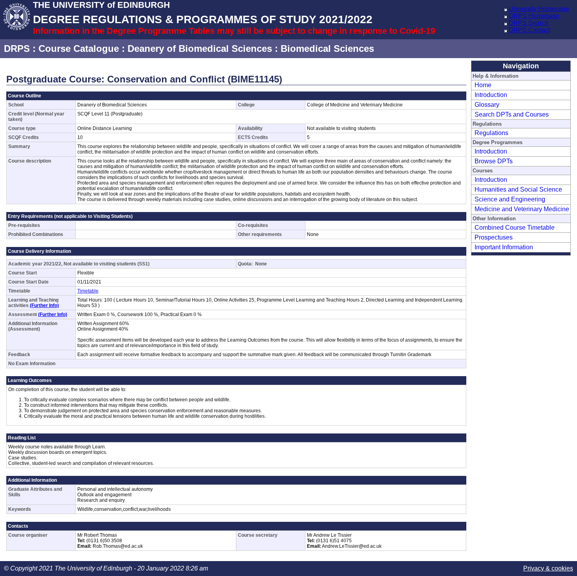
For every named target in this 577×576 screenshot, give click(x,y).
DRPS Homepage (534, 16)
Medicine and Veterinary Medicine (522, 209)
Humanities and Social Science (518, 189)
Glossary (487, 104)
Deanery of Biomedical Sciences (200, 48)
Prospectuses (494, 237)
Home (483, 85)
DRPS (17, 48)
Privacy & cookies (548, 568)
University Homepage (539, 8)
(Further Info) (44, 305)
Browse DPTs (494, 161)
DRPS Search (528, 23)
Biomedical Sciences (327, 48)
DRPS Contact (529, 30)
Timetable (88, 291)
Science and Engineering (510, 199)
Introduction (491, 94)
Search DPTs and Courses (512, 114)
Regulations (491, 133)
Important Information (504, 247)
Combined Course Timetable (515, 227)
